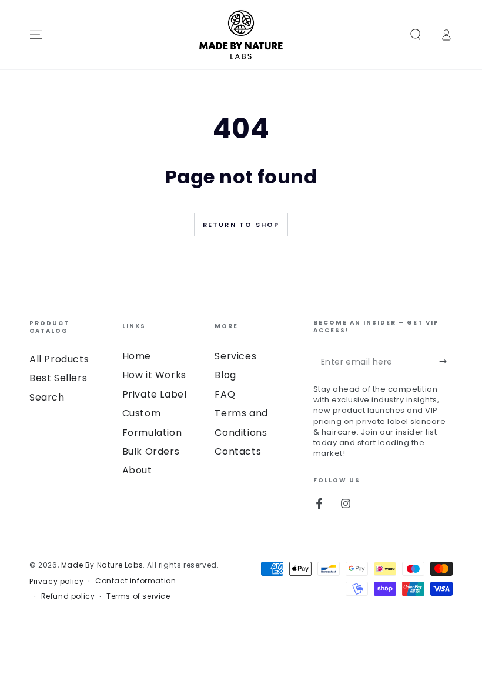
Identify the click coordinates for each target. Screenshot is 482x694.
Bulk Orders (151, 451)
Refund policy (68, 596)
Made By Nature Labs (102, 565)
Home (136, 356)
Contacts (238, 451)
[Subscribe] (446, 362)
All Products (59, 359)
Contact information (135, 581)
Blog (225, 375)
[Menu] (36, 35)
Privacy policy (56, 581)
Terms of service (138, 596)
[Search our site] (415, 35)
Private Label (154, 394)
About (137, 470)
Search (47, 397)
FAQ (225, 394)
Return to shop (241, 224)
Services (235, 356)
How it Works (154, 375)
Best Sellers (58, 378)
